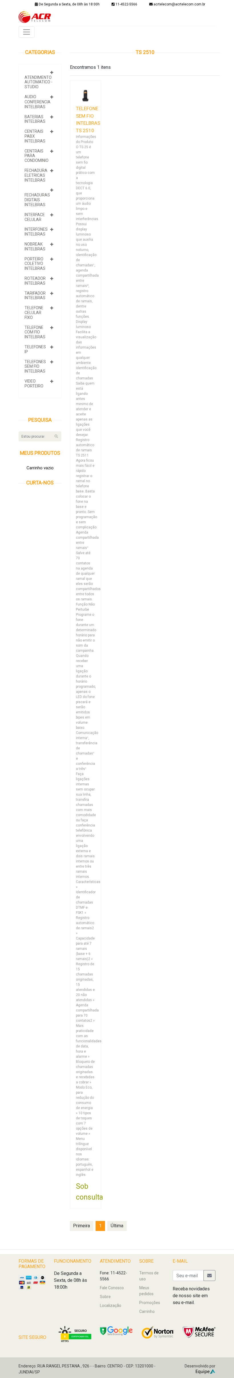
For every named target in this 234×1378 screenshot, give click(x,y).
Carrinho (147, 1311)
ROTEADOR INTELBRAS (35, 280)
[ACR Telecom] (35, 16)
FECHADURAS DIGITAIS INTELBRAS (37, 200)
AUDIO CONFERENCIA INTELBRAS (38, 101)
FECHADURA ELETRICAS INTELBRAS (36, 175)
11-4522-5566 (126, 4)
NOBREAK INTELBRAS (35, 246)
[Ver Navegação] (27, 32)
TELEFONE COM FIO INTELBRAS (35, 332)
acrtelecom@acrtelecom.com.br (179, 4)
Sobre (105, 1296)
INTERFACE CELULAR (35, 217)
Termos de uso (149, 1276)
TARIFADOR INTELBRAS (35, 295)
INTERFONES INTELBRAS (36, 231)
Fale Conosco (112, 1288)
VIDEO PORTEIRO (34, 383)
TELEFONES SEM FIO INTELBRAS (35, 366)
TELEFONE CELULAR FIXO (34, 312)
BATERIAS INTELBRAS (35, 119)
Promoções (149, 1302)
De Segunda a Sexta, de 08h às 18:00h (69, 4)
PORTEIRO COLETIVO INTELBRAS (35, 264)
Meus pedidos (146, 1291)
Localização (110, 1305)
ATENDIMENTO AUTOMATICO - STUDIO (39, 82)
